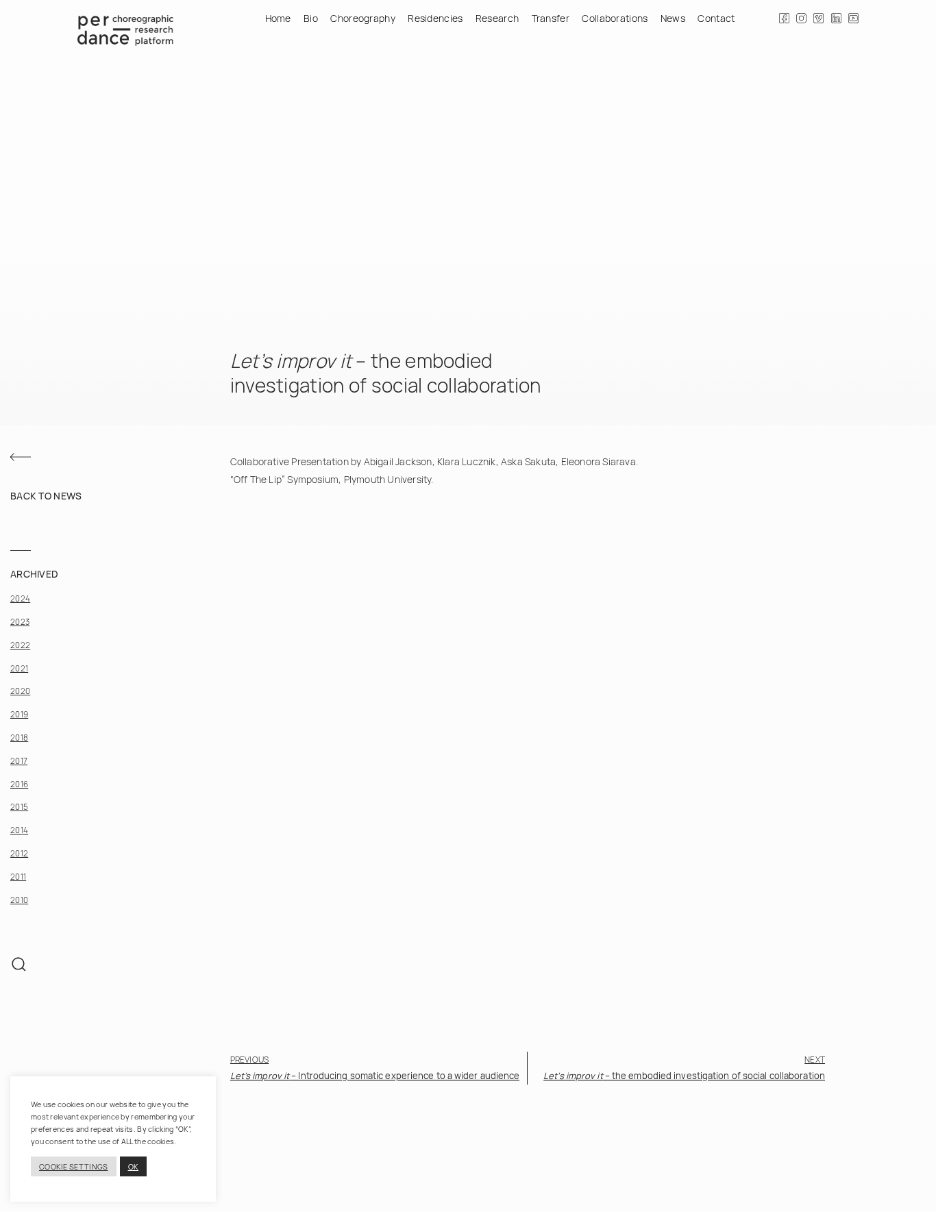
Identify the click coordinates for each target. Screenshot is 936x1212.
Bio (311, 18)
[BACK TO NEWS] (20, 457)
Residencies (435, 18)
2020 (20, 691)
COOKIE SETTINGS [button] (73, 1166)
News (673, 18)
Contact (716, 18)
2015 (19, 807)
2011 (18, 876)
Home (278, 18)
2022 (20, 644)
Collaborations (615, 18)
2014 (19, 829)
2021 (19, 668)
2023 (19, 621)
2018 (19, 737)
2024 (20, 598)
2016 (19, 783)
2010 (19, 899)
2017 (18, 760)
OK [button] (133, 1166)
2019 (19, 713)
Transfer (550, 18)
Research (497, 18)
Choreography (362, 18)
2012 (19, 853)
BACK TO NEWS (46, 495)
